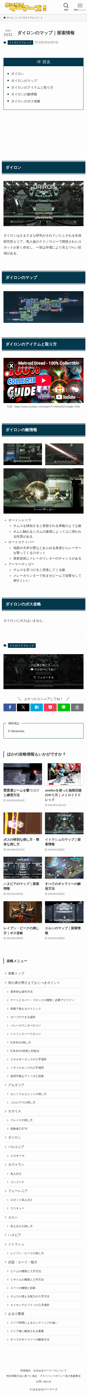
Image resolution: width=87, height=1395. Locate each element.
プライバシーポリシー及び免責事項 (60, 1375)
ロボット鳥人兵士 (21, 1200)
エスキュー (17, 1208)
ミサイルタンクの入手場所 (27, 1067)
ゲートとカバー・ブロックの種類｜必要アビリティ (42, 1000)
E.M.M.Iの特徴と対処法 (24, 1051)
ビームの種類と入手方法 (25, 1271)
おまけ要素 (16, 1314)
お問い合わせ (43, 1381)
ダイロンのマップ (24, 81)
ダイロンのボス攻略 (25, 101)
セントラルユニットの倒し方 (28, 1094)
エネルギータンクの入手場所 (28, 1059)
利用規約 (25, 1370)
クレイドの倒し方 (21, 1120)
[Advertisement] (43, 134)
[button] (9, 707)
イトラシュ (16, 1244)
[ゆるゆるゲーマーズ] (26, 7)
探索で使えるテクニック (25, 1008)
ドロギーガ (17, 1155)
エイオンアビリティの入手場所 (29, 1305)
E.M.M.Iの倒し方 (20, 1042)
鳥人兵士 (16, 1173)
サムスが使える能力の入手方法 (29, 1296)
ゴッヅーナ (17, 1182)
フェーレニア (18, 1191)
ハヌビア (14, 1235)
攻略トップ (16, 973)
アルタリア (16, 1085)
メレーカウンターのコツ (25, 1025)
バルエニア (16, 1147)
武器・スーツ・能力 (22, 1262)
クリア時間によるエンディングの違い (34, 1322)
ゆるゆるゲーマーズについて (50, 1370)
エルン (13, 1217)
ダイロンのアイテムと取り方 (32, 87)
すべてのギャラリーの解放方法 (29, 1339)
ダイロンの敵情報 (24, 94)
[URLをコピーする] (77, 707)
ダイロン (17, 74)
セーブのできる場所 (22, 1017)
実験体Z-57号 (18, 1128)
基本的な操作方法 (21, 991)
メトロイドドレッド (20, 42)
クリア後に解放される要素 (27, 1331)
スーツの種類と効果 (22, 1288)
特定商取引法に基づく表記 (21, 1375)
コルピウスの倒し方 (22, 1102)
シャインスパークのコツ (25, 1034)
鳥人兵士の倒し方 (21, 1226)
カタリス (14, 1111)
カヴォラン (16, 1164)
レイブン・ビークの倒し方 (27, 1253)
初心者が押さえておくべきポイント (34, 982)
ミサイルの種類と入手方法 (27, 1279)
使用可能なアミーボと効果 (27, 1076)
